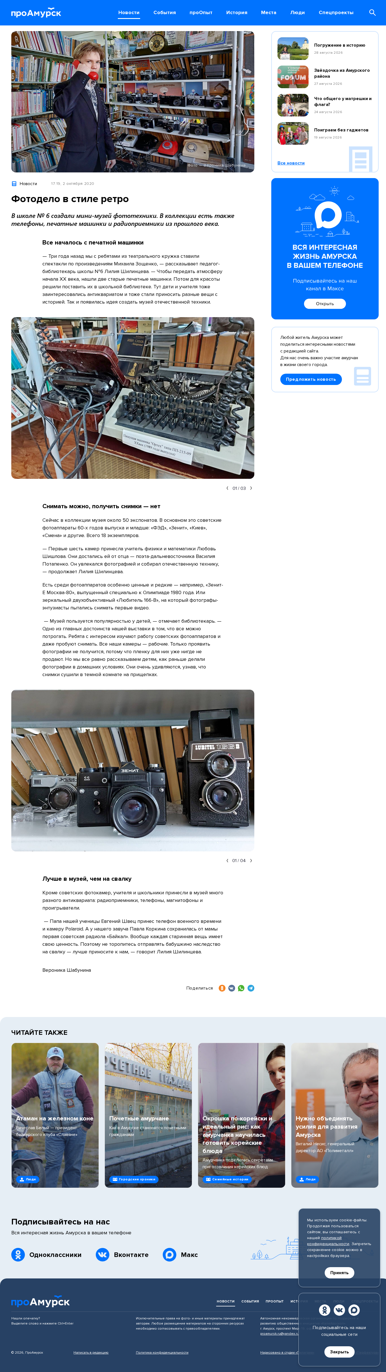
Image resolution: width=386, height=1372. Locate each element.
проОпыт (275, 1301)
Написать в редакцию (91, 1353)
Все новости (291, 163)
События (250, 1301)
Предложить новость (311, 379)
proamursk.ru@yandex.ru (279, 1334)
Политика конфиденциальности (162, 1353)
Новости (226, 1301)
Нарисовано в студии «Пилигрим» (287, 1353)
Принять (339, 1273)
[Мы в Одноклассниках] (324, 1310)
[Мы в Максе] (354, 1310)
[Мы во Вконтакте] (339, 1310)
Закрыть (339, 1352)
